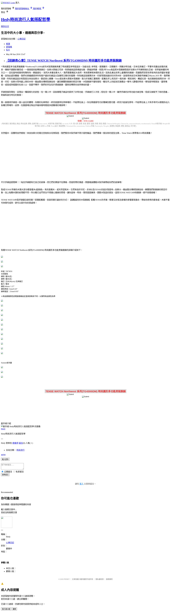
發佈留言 (5, 475)
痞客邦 (15, 443)
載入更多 (5, 459)
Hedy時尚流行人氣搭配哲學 (25, 19)
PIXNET (67, 579)
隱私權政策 (100, 579)
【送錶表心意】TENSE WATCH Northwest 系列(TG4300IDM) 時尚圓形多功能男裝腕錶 (64, 60)
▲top (3, 454)
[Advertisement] (85, 156)
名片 (8, 50)
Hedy (3, 429)
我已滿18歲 (6, 609)
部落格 (9, 47)
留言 (21, 443)
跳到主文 (5, 26)
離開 (14, 609)
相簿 (8, 44)
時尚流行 (21, 450)
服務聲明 (109, 579)
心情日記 (22, 39)
